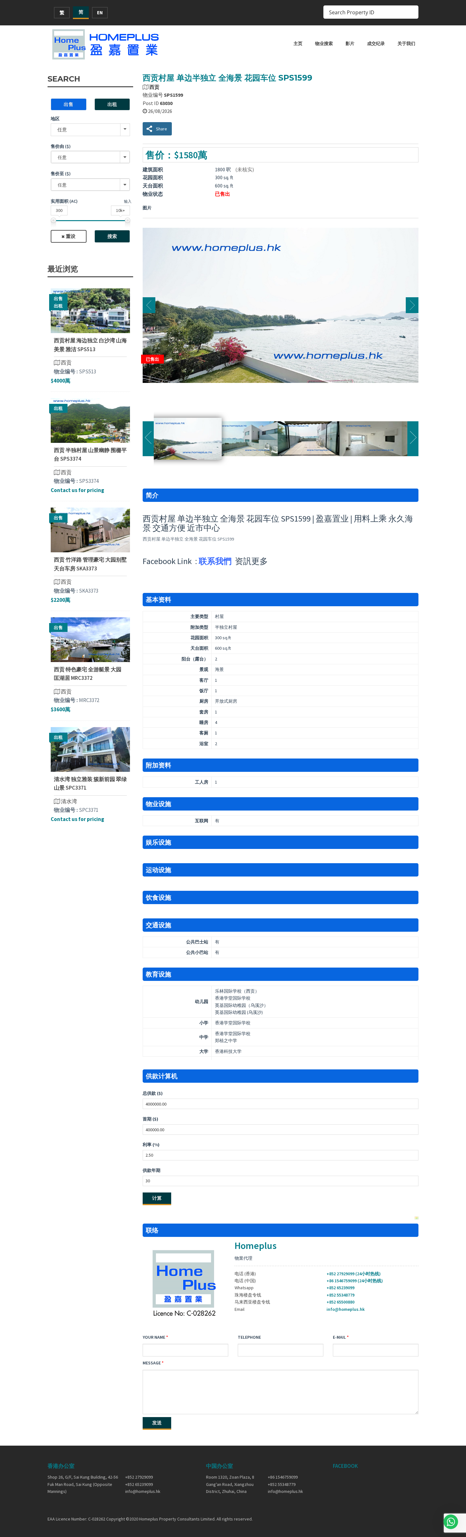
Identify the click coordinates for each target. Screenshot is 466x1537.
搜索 (112, 236)
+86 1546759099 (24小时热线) (355, 1281)
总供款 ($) (153, 1093)
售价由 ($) (61, 146)
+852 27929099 (139, 1477)
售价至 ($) (61, 173)
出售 (68, 104)
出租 (112, 104)
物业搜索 (324, 43)
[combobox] (90, 157)
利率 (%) (151, 1144)
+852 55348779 (340, 1295)
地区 (55, 119)
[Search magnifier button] (411, 12)
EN (100, 13)
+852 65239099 (340, 1288)
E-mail (339, 1337)
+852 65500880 (340, 1302)
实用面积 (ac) (64, 201)
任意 (62, 130)
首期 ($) (150, 1119)
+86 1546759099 (283, 1477)
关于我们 (406, 43)
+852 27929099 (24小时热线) (354, 1274)
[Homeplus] (106, 44)
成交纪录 (376, 43)
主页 (298, 43)
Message (152, 1363)
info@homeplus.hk (346, 1309)
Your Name (154, 1337)
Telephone (249, 1337)
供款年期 (151, 1170)
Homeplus (255, 1245)
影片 (350, 43)
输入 (128, 201)
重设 (70, 236)
